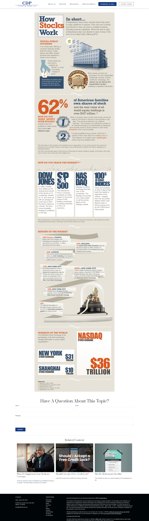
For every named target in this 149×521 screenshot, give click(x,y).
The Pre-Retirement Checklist (108, 474)
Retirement (48, 500)
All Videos (48, 513)
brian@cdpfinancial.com (21, 507)
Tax (47, 506)
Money (47, 508)
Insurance (48, 505)
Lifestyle (48, 510)
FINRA (97, 519)
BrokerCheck (103, 498)
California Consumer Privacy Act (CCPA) (119, 512)
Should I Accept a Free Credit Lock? (72, 474)
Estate (47, 503)
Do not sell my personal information (112, 513)
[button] (51, 4)
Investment (48, 501)
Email (76, 405)
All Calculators (49, 515)
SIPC (100, 519)
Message (17, 415)
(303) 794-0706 (23, 500)
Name (17, 405)
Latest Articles (49, 512)
